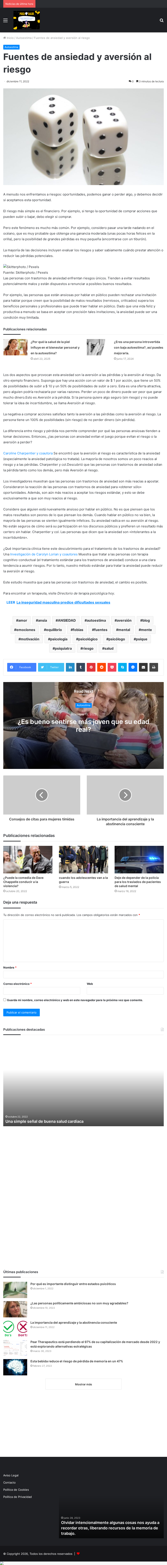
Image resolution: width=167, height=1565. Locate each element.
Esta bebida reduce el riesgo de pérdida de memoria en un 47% (76, 1361)
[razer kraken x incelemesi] (83, 1563)
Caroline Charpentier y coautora (28, 453)
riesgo (88, 648)
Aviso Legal (10, 1475)
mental (124, 630)
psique (141, 639)
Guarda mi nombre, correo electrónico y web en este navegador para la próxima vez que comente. (75, 1000)
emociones (25, 630)
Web (90, 983)
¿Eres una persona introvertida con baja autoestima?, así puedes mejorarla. (138, 347)
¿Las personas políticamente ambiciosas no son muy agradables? (79, 1303)
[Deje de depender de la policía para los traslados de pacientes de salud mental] (139, 859)
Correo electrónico (17, 983)
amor (22, 620)
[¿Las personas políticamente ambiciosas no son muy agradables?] (15, 1309)
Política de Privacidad (17, 1497)
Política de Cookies (16, 1489)
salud (109, 648)
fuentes (100, 630)
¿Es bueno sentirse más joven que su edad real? (83, 726)
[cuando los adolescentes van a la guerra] (83, 859)
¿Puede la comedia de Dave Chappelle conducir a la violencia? (23, 882)
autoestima (96, 620)
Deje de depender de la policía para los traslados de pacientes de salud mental (138, 882)
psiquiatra (63, 648)
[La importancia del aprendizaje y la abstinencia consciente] (15, 1328)
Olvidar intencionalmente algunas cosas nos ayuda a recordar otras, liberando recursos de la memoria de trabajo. (110, 1528)
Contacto (9, 1482)
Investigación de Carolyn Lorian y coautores (44, 554)
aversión (124, 620)
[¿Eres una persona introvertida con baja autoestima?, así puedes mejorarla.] (99, 347)
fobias (78, 630)
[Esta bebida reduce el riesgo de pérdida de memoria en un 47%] (15, 1367)
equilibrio (54, 630)
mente (146, 630)
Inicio (10, 38)
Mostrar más (83, 1384)
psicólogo (117, 639)
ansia (42, 620)
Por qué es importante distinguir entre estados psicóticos (73, 1284)
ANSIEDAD (67, 620)
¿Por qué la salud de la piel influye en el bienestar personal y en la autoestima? (55, 347)
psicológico (88, 639)
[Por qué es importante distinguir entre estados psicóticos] (15, 1290)
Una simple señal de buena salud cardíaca (44, 1121)
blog (146, 620)
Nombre (10, 967)
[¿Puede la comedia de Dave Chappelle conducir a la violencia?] (27, 859)
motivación (30, 639)
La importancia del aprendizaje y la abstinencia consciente (73, 1322)
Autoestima (24, 38)
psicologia (58, 639)
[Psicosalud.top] (26, 20)
